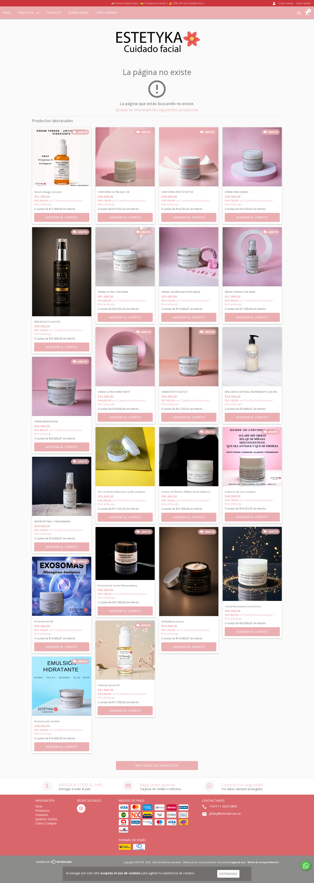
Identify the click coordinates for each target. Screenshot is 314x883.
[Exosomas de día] (61, 586)
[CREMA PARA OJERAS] (252, 157)
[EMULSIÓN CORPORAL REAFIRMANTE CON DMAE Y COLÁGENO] (252, 357)
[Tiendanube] (54, 863)
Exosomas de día (43, 621)
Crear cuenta (285, 3)
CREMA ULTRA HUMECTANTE (114, 392)
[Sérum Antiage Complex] (61, 157)
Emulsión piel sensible (47, 721)
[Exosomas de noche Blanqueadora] (125, 553)
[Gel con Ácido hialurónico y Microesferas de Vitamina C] (125, 456)
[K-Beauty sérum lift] (125, 650)
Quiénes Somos (78, 13)
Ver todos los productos (156, 765)
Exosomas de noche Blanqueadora (117, 585)
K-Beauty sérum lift (109, 685)
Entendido (228, 874)
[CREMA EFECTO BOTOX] (189, 357)
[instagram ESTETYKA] (81, 808)
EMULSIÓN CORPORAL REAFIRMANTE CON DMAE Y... (252, 392)
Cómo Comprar (106, 13)
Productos (26, 13)
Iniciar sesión (303, 3)
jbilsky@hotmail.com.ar (225, 813)
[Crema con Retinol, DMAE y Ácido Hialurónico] (189, 456)
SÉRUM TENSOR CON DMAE (240, 292)
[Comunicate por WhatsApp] (306, 865)
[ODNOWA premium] (189, 571)
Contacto (54, 13)
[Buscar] (299, 13)
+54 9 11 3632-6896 (223, 806)
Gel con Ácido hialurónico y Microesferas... (122, 492)
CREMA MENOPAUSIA (46, 421)
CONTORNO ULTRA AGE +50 (113, 192)
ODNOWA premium (172, 621)
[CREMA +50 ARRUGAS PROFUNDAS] (189, 257)
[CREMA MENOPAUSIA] (61, 386)
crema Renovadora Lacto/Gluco (243, 606)
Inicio (7, 13)
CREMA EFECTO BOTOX (174, 392)
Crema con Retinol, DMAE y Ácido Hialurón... (186, 492)
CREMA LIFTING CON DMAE (113, 292)
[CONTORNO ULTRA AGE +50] (125, 157)
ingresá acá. (238, 862)
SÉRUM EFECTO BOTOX (47, 322)
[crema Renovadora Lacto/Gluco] (252, 564)
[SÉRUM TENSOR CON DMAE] (252, 257)
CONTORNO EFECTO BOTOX (177, 192)
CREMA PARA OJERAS (236, 192)
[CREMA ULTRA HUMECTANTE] (125, 357)
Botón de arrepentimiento (263, 862)
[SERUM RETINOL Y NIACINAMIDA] (61, 486)
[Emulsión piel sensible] (61, 686)
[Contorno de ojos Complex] (252, 456)
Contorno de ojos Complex (240, 492)
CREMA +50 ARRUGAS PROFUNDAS (180, 292)
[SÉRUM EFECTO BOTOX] (61, 271)
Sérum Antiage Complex (48, 192)
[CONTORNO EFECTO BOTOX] (189, 157)
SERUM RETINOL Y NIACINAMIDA (52, 521)
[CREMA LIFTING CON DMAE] (125, 257)
